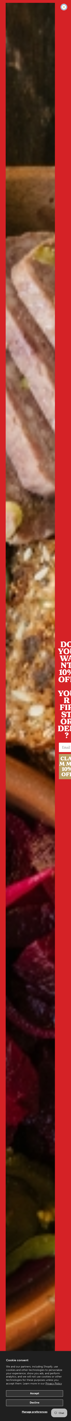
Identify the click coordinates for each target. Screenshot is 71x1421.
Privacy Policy (53, 1383)
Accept (34, 1393)
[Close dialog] (64, 7)
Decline (34, 1402)
